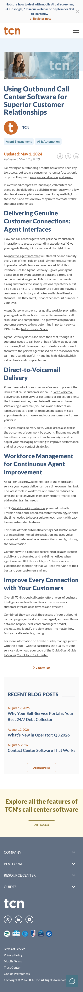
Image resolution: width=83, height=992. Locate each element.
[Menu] (76, 31)
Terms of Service (14, 949)
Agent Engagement (19, 141)
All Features (41, 824)
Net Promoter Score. (34, 329)
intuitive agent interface (24, 256)
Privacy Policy (13, 955)
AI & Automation (48, 141)
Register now (41, 18)
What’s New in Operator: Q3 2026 (39, 734)
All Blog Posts (41, 767)
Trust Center (12, 967)
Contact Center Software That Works (41, 750)
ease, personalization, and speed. (51, 177)
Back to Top (43, 667)
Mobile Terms (13, 961)
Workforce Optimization (28, 508)
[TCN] (12, 31)
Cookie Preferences (17, 973)
